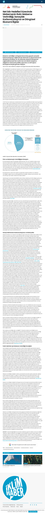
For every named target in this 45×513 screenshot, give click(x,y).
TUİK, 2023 (22, 285)
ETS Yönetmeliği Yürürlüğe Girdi (9, 465)
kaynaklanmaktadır (30, 258)
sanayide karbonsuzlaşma (8, 449)
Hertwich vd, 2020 (37, 188)
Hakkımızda (12, 506)
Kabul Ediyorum (32, 511)
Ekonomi (18, 24)
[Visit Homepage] (4, 2)
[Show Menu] (41, 1)
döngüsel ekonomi (9, 447)
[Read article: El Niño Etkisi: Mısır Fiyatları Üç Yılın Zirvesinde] (32, 460)
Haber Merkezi (6, 24)
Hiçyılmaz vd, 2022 (18, 343)
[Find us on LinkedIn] (36, 505)
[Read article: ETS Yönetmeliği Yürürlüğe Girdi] (12, 460)
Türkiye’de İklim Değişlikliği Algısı (9, 504)
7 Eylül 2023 (13, 24)
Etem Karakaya (17, 447)
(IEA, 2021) (12, 198)
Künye (17, 506)
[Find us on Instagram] (34, 505)
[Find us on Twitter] (32, 505)
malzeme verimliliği (25, 447)
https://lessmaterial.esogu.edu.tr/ (10, 440)
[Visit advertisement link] (22, 7)
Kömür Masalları (6, 506)
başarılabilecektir (36, 168)
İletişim (21, 506)
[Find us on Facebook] (30, 505)
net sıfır (31, 447)
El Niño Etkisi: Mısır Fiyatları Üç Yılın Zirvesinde (31, 465)
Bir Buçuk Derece (20, 504)
